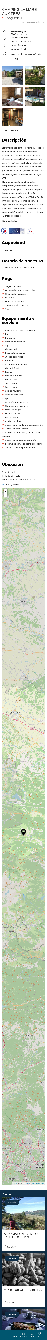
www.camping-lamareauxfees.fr (26, 54)
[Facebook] (13, 59)
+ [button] (5, 491)
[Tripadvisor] (18, 59)
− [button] (5, 495)
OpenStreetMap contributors (35, 1183)
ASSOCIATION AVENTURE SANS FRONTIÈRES (21, 1235)
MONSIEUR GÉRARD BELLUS (23, 1290)
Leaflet (15, 1183)
